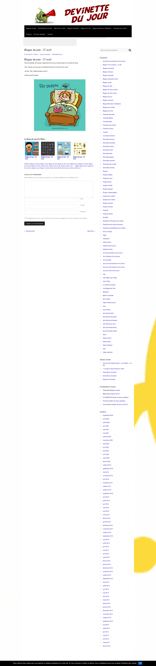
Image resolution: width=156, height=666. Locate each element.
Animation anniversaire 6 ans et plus (114, 61)
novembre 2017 (108, 483)
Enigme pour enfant (109, 199)
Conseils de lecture (109, 136)
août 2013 (106, 625)
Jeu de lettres (107, 260)
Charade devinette (108, 114)
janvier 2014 (107, 607)
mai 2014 (106, 593)
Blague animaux (108, 72)
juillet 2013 (106, 628)
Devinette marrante (109, 160)
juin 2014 (106, 589)
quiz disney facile (108, 313)
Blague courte (44, 164)
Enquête (105, 217)
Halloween (106, 239)
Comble (105, 132)
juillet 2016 (106, 500)
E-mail (82, 205)
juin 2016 (106, 504)
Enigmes (29, 34)
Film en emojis (107, 231)
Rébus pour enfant (59, 28)
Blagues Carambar (73, 28)
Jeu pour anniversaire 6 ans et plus (114, 263)
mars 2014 (106, 600)
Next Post (91, 231)
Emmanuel (106, 401)
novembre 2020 (108, 440)
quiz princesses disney (110, 331)
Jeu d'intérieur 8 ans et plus (111, 256)
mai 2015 (106, 550)
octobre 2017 (107, 486)
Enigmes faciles (108, 214)
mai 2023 (106, 433)
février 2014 (106, 603)
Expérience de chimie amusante (113, 224)
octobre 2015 (107, 532)
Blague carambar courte (110, 79)
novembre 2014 (108, 571)
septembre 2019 (108, 468)
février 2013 (106, 646)
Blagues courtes (31, 28)
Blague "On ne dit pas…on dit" (112, 65)
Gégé (104, 235)
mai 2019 (106, 472)
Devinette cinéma (108, 146)
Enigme (105, 171)
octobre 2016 (107, 490)
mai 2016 (106, 507)
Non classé (106, 299)
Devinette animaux (109, 139)
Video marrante (107, 352)
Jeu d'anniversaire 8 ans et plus (113, 253)
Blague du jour (74, 164)
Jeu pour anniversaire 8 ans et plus (114, 267)
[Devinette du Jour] (78, 25)
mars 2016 (106, 515)
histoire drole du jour (63, 168)
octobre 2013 (107, 617)
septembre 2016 (108, 493)
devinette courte (108, 150)
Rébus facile (107, 341)
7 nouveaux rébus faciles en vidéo (113, 369)
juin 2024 (106, 426)
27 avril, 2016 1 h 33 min (31, 54)
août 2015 (106, 539)
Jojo (104, 274)
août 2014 (106, 582)
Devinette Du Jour (57, 54)
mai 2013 (106, 635)
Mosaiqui (106, 292)
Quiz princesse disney (110, 327)
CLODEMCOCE (108, 397)
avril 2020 (106, 454)
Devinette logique (108, 157)
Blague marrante (83, 164)
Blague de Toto (53, 164)
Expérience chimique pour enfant (113, 221)
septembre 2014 (108, 578)
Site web (83, 211)
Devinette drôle (107, 153)
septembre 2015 (108, 536)
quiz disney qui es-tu (109, 324)
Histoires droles (65, 166)
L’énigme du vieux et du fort (119, 404)
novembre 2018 (108, 476)
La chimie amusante (109, 285)
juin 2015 (106, 547)
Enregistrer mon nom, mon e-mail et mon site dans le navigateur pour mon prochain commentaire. (57, 218)
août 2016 (106, 497)
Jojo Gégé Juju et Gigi (110, 278)
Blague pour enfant (109, 107)
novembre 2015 (108, 529)
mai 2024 (106, 429)
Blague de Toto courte (64, 164)
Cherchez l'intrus (108, 128)
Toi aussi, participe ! (39, 34)
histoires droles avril (75, 168)
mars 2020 (106, 458)
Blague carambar (108, 75)
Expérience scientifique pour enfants (114, 228)
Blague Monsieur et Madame (112, 104)
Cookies (50, 34)
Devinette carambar (109, 143)
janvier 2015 (107, 564)
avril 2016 (106, 511)
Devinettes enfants (108, 168)
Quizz (104, 334)
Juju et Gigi (106, 281)
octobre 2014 (107, 575)
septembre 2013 (108, 621)
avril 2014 (106, 596)
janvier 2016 (107, 522)
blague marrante (44, 168)
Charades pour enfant (120, 28)
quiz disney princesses (110, 320)
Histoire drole (44, 166)
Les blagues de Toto (109, 288)
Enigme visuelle (108, 207)
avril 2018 (106, 479)
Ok (140, 663)
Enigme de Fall (115, 394)
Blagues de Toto (86, 28)
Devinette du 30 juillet (109, 372)
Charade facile (107, 121)
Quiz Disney (106, 310)
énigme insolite (107, 185)
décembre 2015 (108, 525)
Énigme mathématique (110, 192)
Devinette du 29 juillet (109, 376)
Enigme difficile (107, 175)
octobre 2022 (107, 436)
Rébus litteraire (107, 345)
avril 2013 (106, 639)
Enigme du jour (107, 178)
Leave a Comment (45, 54)
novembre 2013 (108, 614)
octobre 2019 (107, 465)
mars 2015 (106, 557)
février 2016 (106, 518)
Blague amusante (35, 164)
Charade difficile (108, 118)
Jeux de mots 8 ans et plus (111, 270)
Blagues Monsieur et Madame (102, 28)
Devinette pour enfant (109, 164)
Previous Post (29, 231)
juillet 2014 (106, 586)
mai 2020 (106, 451)
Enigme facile (107, 182)
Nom (81, 199)
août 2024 (106, 419)
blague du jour (36, 168)
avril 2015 (106, 554)
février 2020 (106, 461)
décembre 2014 (108, 568)
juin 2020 (106, 447)
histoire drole (53, 168)
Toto (71, 166)
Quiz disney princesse (110, 317)
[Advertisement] (64, 38)
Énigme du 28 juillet (109, 379)
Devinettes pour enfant (45, 28)
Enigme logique (108, 189)
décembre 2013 (108, 610)
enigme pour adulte (109, 196)
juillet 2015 (106, 543)
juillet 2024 (106, 422)
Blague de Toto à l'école (110, 89)
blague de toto (83, 166)
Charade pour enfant (109, 125)
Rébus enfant (107, 338)
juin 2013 (106, 632)
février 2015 (106, 561)
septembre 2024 (108, 415)
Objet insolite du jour (109, 302)
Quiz (104, 306)
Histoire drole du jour (54, 166)
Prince (105, 404)
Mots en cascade (108, 295)
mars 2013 (106, 642)
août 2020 (106, 444)
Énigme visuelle (108, 203)
